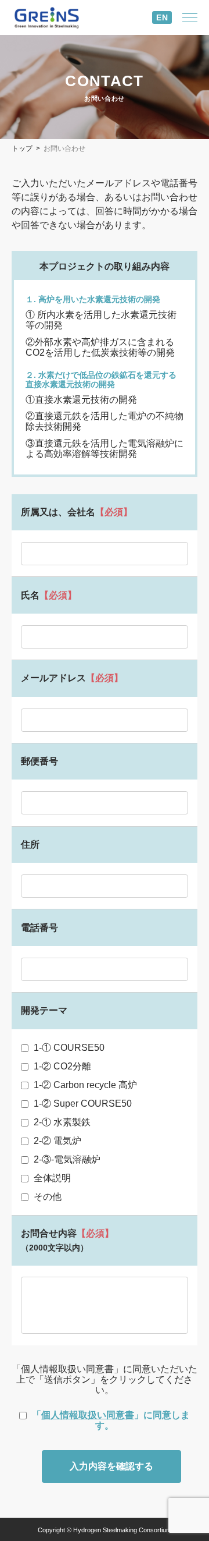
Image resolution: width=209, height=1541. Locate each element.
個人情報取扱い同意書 (87, 1415)
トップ (22, 148)
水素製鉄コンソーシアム (55, 18)
